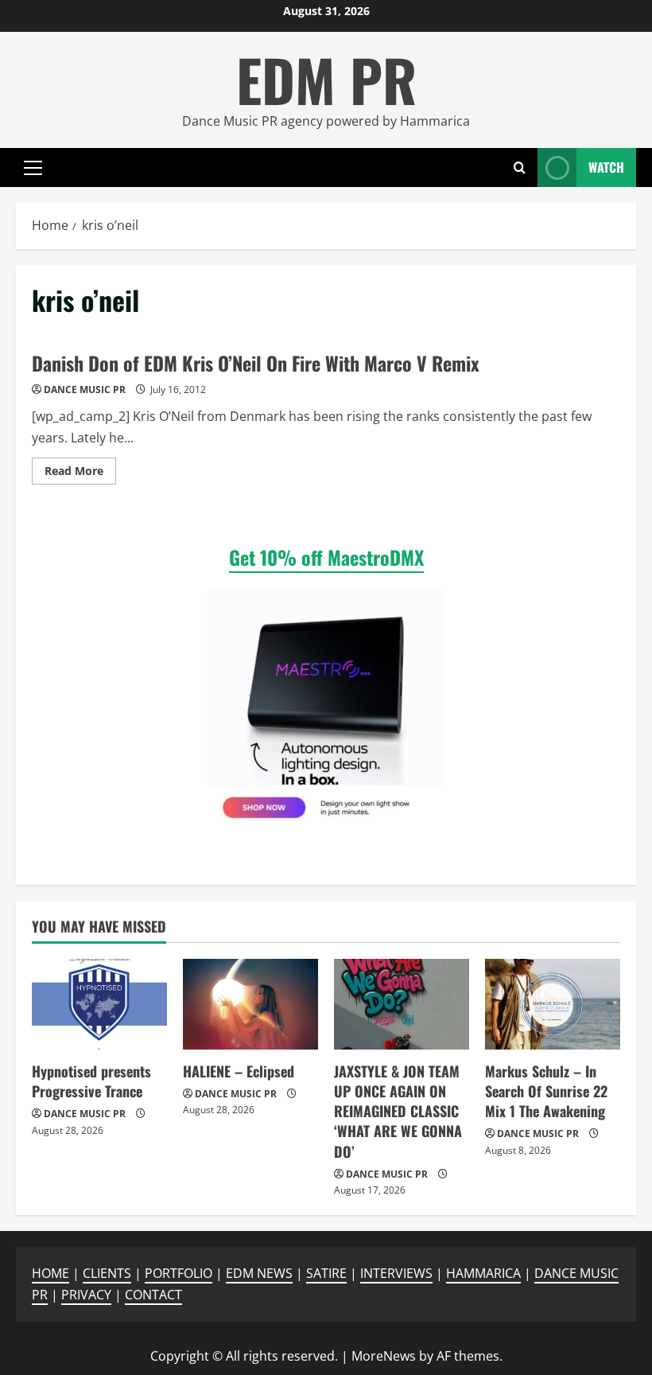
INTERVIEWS (396, 1273)
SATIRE (326, 1273)
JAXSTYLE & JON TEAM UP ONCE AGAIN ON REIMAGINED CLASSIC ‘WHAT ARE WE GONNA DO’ (398, 1111)
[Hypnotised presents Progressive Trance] (99, 1004)
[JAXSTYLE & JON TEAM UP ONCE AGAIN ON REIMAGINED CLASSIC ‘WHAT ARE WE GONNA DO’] (401, 1004)
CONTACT (153, 1294)
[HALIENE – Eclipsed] (250, 1004)
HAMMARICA (483, 1273)
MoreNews (383, 1356)
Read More (80, 473)
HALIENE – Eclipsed (238, 1071)
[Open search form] (520, 167)
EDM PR (326, 79)
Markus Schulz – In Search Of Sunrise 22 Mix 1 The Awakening (546, 1091)
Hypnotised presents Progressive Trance (91, 1081)
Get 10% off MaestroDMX (326, 557)
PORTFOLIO (178, 1273)
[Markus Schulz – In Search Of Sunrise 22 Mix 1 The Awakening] (552, 1004)
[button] (33, 168)
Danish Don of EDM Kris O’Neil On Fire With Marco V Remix (255, 363)
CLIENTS (107, 1273)
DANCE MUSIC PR (85, 389)
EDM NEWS (259, 1273)
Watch (606, 167)
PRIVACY (86, 1294)
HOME (50, 1273)
